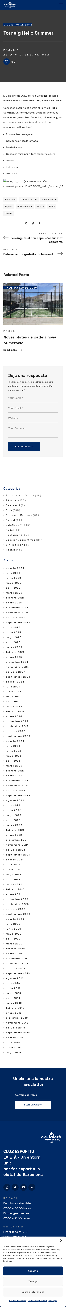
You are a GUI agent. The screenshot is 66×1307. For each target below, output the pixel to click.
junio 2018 (13, 1047)
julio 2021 (13, 864)
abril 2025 (13, 642)
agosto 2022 (15, 800)
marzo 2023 (14, 765)
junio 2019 (13, 988)
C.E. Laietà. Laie (29, 199)
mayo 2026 (14, 582)
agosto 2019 (15, 978)
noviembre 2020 (17, 904)
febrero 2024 (15, 711)
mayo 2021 (13, 874)
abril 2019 (13, 998)
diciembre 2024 (17, 662)
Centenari (15, 505)
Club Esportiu (49, 199)
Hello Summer (24, 206)
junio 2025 (13, 632)
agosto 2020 (15, 919)
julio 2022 (13, 805)
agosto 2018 (15, 1037)
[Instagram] (6, 1187)
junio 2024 (13, 691)
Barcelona (10, 199)
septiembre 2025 (18, 622)
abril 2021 (13, 879)
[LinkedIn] (31, 1187)
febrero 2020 (15, 948)
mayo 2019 (13, 993)
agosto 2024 (15, 681)
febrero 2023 (15, 770)
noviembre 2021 (17, 844)
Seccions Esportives (24, 539)
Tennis (8, 213)
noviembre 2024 (17, 666)
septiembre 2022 (18, 795)
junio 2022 (13, 810)
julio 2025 (13, 627)
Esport (8, 206)
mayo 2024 (14, 696)
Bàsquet (16, 500)
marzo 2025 (14, 647)
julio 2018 (13, 1042)
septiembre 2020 (18, 914)
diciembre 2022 (17, 780)
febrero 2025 (15, 652)
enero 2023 (14, 775)
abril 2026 (13, 587)
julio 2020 (13, 923)
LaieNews (18, 525)
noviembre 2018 (17, 1022)
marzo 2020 (14, 943)
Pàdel (9, 49)
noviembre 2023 (17, 726)
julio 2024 (13, 686)
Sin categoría (18, 544)
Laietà (40, 206)
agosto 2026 (15, 568)
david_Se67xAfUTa (30, 54)
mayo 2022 (14, 815)
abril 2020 (13, 938)
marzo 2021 (14, 884)
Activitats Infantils (23, 495)
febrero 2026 (15, 597)
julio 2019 (13, 983)
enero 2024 (14, 716)
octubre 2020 (15, 909)
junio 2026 (13, 577)
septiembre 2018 (18, 1032)
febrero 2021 (15, 889)
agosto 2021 (15, 859)
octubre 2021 (15, 849)
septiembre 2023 (18, 736)
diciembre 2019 (17, 958)
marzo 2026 (14, 592)
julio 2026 (13, 573)
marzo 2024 (14, 706)
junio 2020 (13, 928)
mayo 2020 (14, 933)
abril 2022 (13, 820)
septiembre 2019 (18, 973)
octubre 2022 (15, 790)
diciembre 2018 (17, 1017)
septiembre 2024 (18, 676)
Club (13, 510)
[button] (61, 1240)
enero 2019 (14, 1012)
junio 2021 (13, 869)
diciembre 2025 (17, 607)
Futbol (14, 520)
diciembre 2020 (17, 899)
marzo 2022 (14, 825)
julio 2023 (13, 746)
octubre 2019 (15, 968)
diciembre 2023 (17, 721)
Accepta (33, 1270)
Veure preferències (33, 1291)
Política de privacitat (37, 1300)
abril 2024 (13, 701)
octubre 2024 (16, 671)
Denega (33, 1281)
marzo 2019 (14, 1003)
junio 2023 (13, 750)
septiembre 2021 (18, 854)
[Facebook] (15, 1187)
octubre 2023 (15, 731)
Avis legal (53, 1300)
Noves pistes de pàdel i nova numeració (29, 340)
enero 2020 (14, 953)
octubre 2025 (15, 617)
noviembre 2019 (17, 963)
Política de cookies (17, 1300)
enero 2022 (14, 834)
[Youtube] (23, 1187)
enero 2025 (14, 657)
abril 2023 (13, 760)
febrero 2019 (15, 1007)
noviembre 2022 (17, 785)
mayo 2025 (14, 637)
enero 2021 (14, 894)
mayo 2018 (13, 1052)
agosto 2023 (15, 741)
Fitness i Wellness (22, 515)
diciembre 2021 (17, 839)
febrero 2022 (15, 830)
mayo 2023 (14, 755)
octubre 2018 (15, 1027)
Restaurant (17, 534)
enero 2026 (14, 602)
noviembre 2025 (17, 612)
